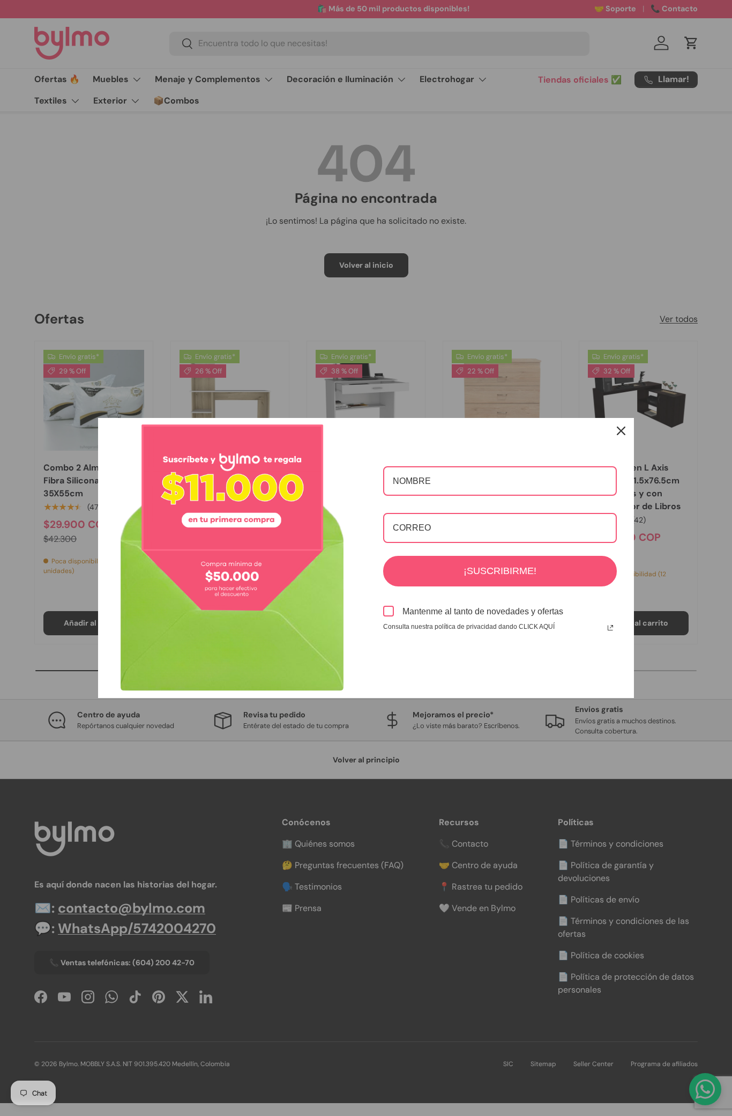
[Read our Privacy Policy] (610, 627)
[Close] (621, 431)
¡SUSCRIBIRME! (500, 571)
